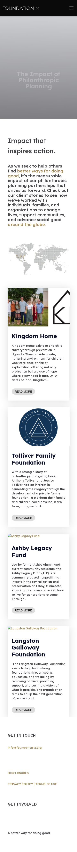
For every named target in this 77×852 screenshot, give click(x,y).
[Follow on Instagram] (11, 759)
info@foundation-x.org (25, 748)
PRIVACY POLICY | (21, 784)
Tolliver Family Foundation (34, 459)
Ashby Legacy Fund (32, 551)
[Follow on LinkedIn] (27, 759)
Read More (23, 391)
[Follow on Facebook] (19, 759)
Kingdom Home (34, 336)
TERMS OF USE (46, 784)
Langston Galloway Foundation (28, 647)
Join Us (19, 819)
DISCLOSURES (18, 773)
